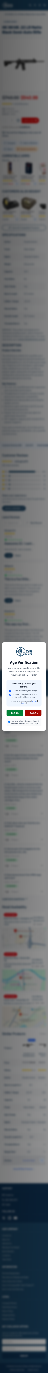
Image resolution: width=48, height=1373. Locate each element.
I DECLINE (33, 712)
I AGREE (15, 712)
